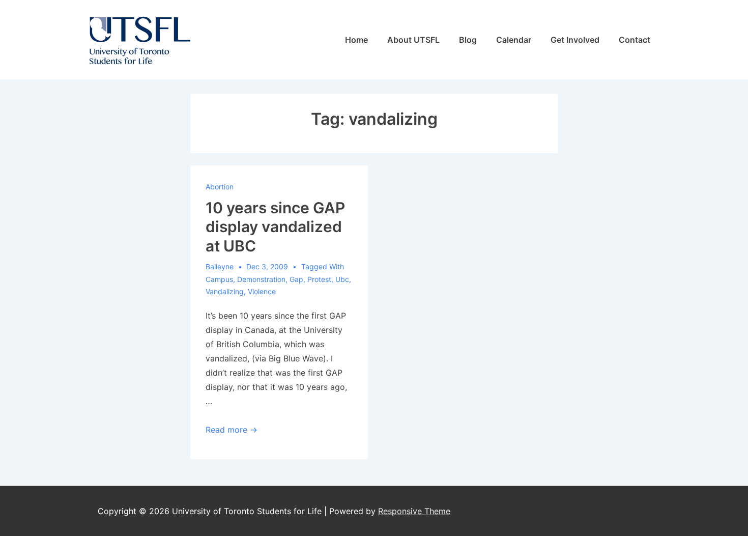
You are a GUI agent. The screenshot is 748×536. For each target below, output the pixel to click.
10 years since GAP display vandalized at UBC (275, 227)
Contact (634, 40)
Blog (468, 40)
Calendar (513, 40)
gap (296, 279)
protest (319, 279)
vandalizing (225, 291)
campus (219, 279)
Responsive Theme (414, 511)
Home (356, 40)
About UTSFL (413, 40)
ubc (342, 279)
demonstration (261, 279)
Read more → (231, 430)
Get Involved (575, 40)
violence (262, 291)
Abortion (220, 186)
